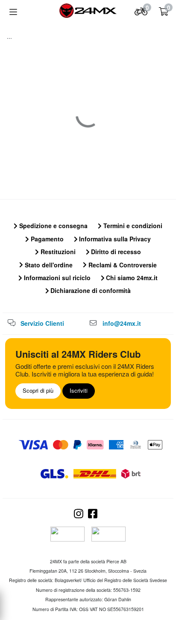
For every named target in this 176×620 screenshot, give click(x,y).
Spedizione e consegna (53, 225)
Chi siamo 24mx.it (131, 277)
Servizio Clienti (42, 323)
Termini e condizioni (132, 225)
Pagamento (46, 239)
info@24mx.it (122, 323)
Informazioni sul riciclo (56, 277)
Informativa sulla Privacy (114, 239)
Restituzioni (57, 251)
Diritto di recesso (115, 251)
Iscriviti (79, 390)
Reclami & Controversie (122, 265)
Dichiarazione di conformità (90, 290)
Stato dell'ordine (48, 265)
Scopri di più (38, 390)
